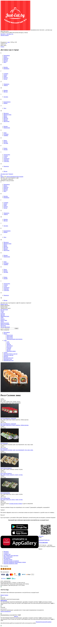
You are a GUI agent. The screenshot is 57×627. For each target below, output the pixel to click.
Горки (5, 76)
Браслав (6, 60)
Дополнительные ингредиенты (14, 339)
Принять (38, 621)
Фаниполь (6, 166)
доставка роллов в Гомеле (15, 503)
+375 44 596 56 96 (43, 542)
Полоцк (5, 141)
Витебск (6, 67)
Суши (5, 340)
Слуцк (5, 157)
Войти (2, 176)
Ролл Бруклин (4, 443)
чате (8, 42)
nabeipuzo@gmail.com (44, 540)
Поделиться (4, 600)
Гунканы (9, 348)
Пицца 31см (10, 335)
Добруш (6, 85)
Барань (5, 56)
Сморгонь (6, 160)
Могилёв (6, 118)
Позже (2, 595)
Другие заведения (5, 327)
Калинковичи (7, 101)
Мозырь (6, 120)
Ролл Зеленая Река (5, 492)
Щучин (5, 171)
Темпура (9, 344)
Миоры (5, 117)
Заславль (6, 96)
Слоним (6, 156)
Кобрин (5, 103)
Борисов (6, 59)
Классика (9, 347)
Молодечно (6, 121)
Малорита (6, 113)
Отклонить (43, 621)
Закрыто (11, 174)
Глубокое (6, 73)
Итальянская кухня (8, 357)
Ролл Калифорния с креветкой (8, 418)
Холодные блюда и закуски (10, 353)
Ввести (16, 616)
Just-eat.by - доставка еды (7, 34)
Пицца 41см (10, 337)
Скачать (6, 595)
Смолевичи (6, 158)
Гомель (5, 75)
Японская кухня (8, 359)
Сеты (8, 341)
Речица (5, 148)
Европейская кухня (8, 360)
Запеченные (10, 345)
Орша (5, 132)
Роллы (8, 343)
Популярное (7, 332)
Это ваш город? (5, 174)
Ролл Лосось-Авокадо (6, 468)
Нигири (9, 349)
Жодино (6, 91)
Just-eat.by (41, 536)
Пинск (5, 140)
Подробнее (48, 621)
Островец (6, 134)
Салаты (5, 352)
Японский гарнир (11, 351)
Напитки (6, 356)
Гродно (5, 79)
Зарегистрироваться (11, 176)
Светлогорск (7, 154)
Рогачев (5, 149)
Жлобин (6, 90)
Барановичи (7, 55)
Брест (5, 62)
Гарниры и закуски (8, 355)
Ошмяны (6, 135)
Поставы (6, 143)
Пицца (5, 333)
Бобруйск (6, 58)
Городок (6, 77)
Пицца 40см (10, 336)
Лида (5, 108)
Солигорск (6, 161)
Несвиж (6, 126)
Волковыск (6, 68)
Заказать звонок (5, 35)
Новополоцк (7, 127)
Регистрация (20, 176)
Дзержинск (6, 84)
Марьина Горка (7, 114)
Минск (5, 116)
